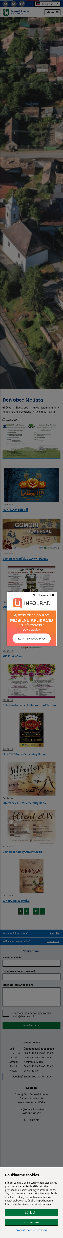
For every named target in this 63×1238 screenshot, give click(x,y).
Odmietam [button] (31, 1222)
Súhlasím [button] (31, 1212)
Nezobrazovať (42, 595)
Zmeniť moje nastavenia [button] (31, 1230)
